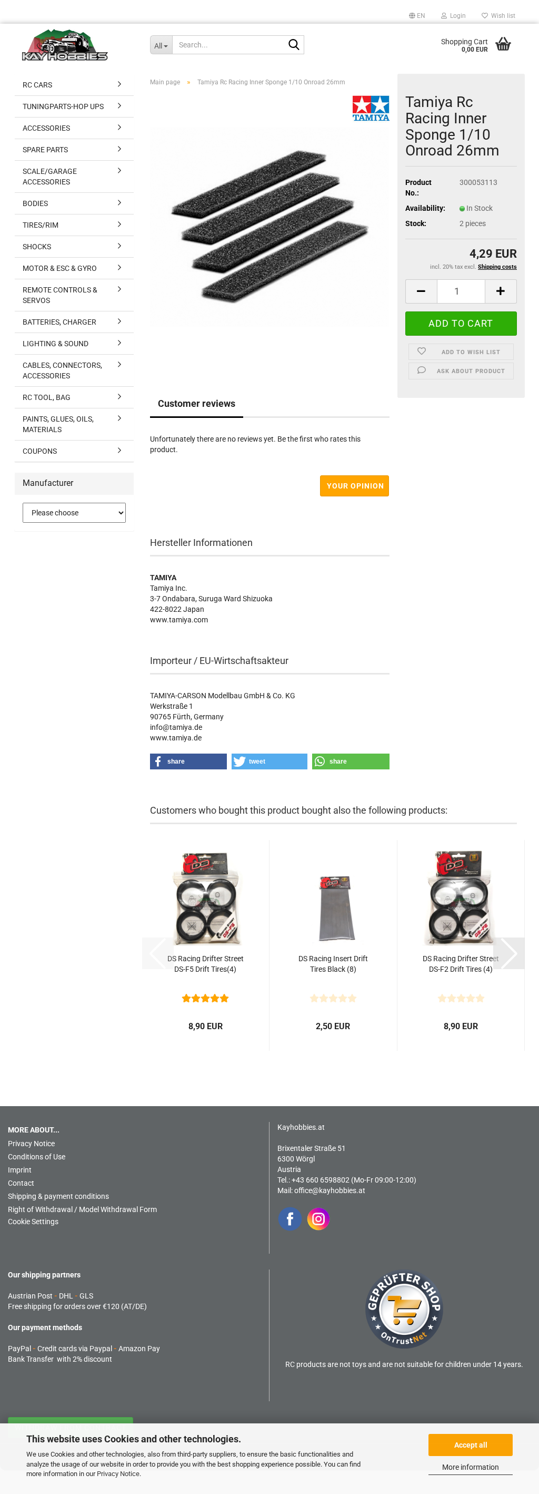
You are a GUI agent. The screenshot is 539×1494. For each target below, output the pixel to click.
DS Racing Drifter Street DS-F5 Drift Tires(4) (205, 963)
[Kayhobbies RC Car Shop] (78, 45)
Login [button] (456, 15)
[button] (417, 16)
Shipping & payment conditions (58, 1196)
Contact (21, 1183)
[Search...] (294, 45)
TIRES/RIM (40, 225)
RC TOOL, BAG (47, 397)
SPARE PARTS (45, 149)
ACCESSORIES (46, 128)
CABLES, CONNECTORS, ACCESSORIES (62, 370)
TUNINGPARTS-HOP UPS (63, 106)
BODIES (35, 203)
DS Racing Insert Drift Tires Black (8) (333, 963)
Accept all (470, 1445)
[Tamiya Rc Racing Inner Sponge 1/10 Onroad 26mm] (270, 226)
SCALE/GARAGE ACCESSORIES (50, 176)
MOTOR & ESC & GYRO (60, 268)
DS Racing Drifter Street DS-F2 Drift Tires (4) (461, 963)
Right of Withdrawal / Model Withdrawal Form (82, 1209)
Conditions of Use (36, 1157)
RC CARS (37, 85)
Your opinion (355, 486)
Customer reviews (196, 403)
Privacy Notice (118, 1474)
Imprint (20, 1170)
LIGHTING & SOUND (55, 343)
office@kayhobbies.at (329, 1190)
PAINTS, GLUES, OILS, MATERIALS (58, 424)
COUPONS (40, 451)
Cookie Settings (33, 1221)
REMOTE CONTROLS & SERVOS (60, 295)
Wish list (501, 15)
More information (470, 1467)
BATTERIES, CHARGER (59, 322)
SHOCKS (37, 246)
